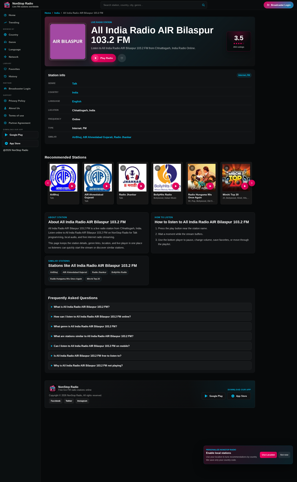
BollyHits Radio (163, 194)
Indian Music (170, 198)
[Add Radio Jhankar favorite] (123, 168)
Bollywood (158, 198)
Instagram (82, 401)
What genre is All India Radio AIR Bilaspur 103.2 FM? (85, 326)
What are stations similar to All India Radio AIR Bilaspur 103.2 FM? (93, 336)
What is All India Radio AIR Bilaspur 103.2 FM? (81, 306)
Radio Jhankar (122, 137)
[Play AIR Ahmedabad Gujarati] (106, 186)
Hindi (239, 198)
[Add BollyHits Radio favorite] (158, 168)
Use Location (268, 455)
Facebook (55, 401)
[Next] (252, 183)
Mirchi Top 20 (231, 194)
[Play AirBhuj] (72, 186)
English (76, 101)
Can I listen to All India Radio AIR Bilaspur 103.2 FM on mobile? (92, 345)
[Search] (203, 5)
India (57, 13)
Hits (245, 198)
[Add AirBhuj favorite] (54, 168)
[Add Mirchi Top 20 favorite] (227, 168)
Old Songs (212, 201)
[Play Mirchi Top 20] (244, 186)
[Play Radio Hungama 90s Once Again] (210, 186)
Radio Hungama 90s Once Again (200, 196)
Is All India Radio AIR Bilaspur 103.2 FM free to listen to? (87, 355)
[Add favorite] (122, 58)
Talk (74, 83)
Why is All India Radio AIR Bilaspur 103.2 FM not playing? (88, 365)
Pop (193, 201)
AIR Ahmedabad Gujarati (98, 137)
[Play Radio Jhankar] (141, 186)
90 (189, 201)
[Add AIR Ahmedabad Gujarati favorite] (88, 168)
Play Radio (106, 58)
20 (224, 198)
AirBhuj (76, 137)
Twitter (69, 401)
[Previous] (48, 183)
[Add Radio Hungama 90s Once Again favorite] (192, 168)
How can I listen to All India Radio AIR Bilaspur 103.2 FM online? (92, 316)
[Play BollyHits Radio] (175, 186)
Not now (284, 455)
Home (48, 13)
